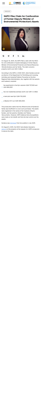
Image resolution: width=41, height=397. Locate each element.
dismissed (13, 123)
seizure (4, 129)
